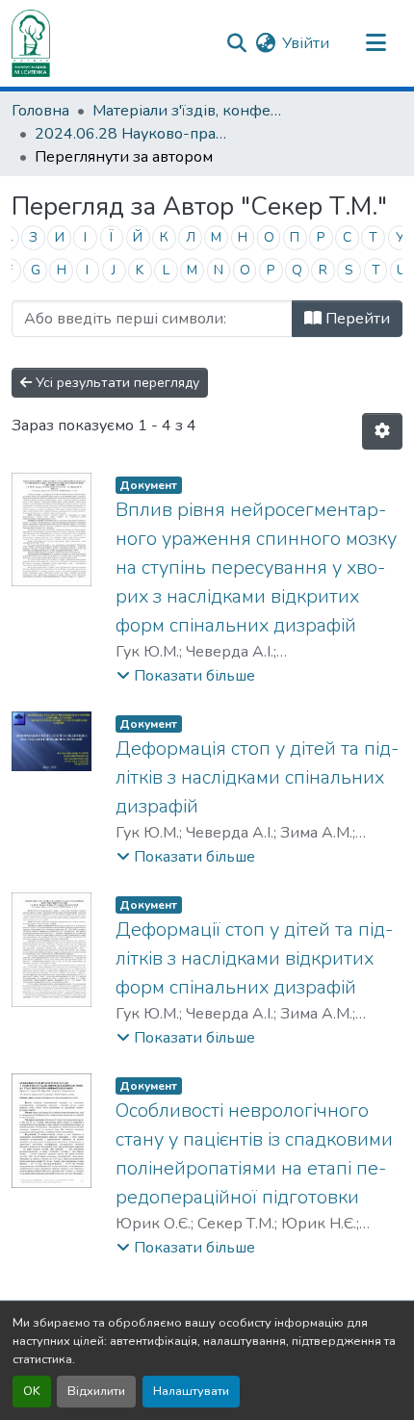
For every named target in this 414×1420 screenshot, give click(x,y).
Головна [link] (40, 110)
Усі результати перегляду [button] (115, 383)
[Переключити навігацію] (375, 43)
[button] (31, 43)
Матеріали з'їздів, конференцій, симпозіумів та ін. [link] (188, 110)
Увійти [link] (305, 43)
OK (31, 1391)
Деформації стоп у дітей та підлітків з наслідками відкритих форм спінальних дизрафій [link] (254, 958)
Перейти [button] (356, 318)
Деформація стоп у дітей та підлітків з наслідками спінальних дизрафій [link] (257, 777)
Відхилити (96, 1391)
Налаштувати (191, 1391)
